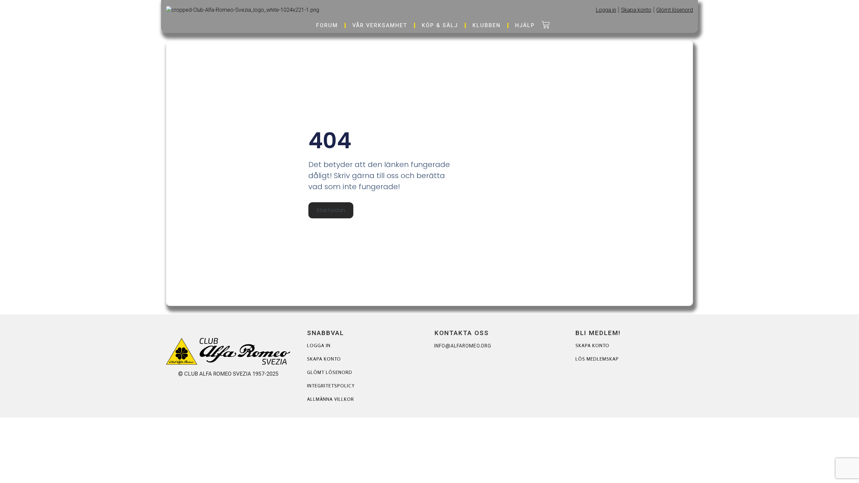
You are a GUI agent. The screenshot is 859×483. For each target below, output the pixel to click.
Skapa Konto (592, 345)
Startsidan (330, 210)
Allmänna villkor (330, 399)
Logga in (319, 345)
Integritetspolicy (331, 385)
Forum (327, 25)
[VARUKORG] (546, 25)
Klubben (486, 25)
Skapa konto (324, 359)
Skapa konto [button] (636, 10)
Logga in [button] (606, 10)
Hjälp (525, 25)
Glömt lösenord (329, 372)
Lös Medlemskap (597, 359)
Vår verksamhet (379, 25)
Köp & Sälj (440, 25)
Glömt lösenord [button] (674, 10)
